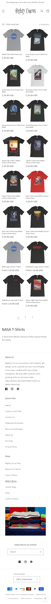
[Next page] (32, 317)
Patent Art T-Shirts (13, 469)
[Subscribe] (40, 552)
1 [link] (18, 317)
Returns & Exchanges (14, 429)
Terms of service (26, 598)
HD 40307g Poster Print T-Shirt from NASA (36, 126)
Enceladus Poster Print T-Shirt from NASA (36, 91)
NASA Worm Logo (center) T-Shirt (37, 267)
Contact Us (10, 417)
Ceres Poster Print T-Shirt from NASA (37, 55)
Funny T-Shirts (11, 475)
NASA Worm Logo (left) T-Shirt (12, 300)
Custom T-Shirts (12, 499)
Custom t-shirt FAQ (13, 411)
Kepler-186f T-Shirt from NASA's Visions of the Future (37, 301)
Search (8, 405)
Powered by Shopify (27, 594)
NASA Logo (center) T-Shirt (11, 267)
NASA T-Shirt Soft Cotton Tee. (12, 54)
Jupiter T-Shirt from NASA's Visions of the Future (35, 162)
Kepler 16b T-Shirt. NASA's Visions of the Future (11, 162)
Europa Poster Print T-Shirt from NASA (13, 126)
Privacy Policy (11, 447)
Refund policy (41, 594)
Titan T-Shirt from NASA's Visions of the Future (37, 232)
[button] (3, 11)
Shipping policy (39, 598)
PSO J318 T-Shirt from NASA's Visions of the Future (12, 232)
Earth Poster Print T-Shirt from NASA (13, 91)
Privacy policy (13, 598)
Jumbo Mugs (10, 487)
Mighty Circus (15, 594)
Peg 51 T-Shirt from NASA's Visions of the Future (11, 197)
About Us (9, 435)
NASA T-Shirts (11, 481)
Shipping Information (14, 423)
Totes (7, 493)
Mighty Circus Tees (13, 463)
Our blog (9, 441)
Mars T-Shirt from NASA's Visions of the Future (37, 197)
